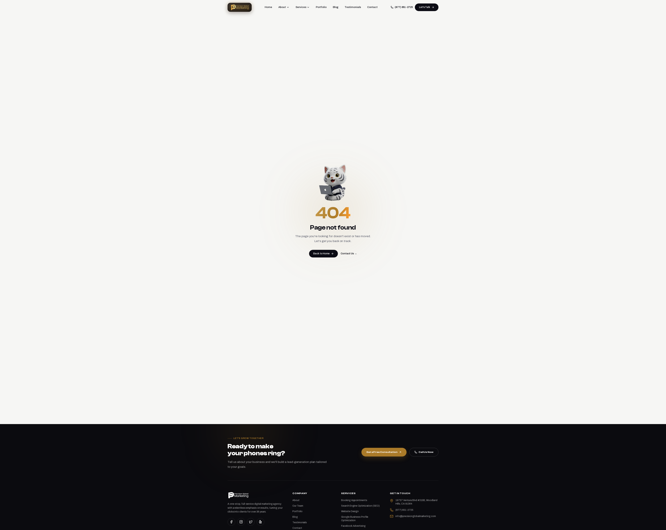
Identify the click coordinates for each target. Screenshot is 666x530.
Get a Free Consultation (382, 452)
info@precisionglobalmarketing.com (415, 516)
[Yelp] (260, 522)
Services (301, 7)
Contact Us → (349, 253)
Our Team (297, 506)
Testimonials (353, 7)
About (282, 7)
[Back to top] (657, 524)
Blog (336, 7)
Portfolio (321, 7)
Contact (372, 7)
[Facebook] (231, 522)
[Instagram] (241, 522)
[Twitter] (251, 522)
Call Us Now (426, 452)
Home (268, 7)
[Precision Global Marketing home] (240, 7)
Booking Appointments (354, 500)
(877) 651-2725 (404, 7)
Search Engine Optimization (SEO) (360, 506)
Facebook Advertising (353, 526)
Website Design (350, 511)
